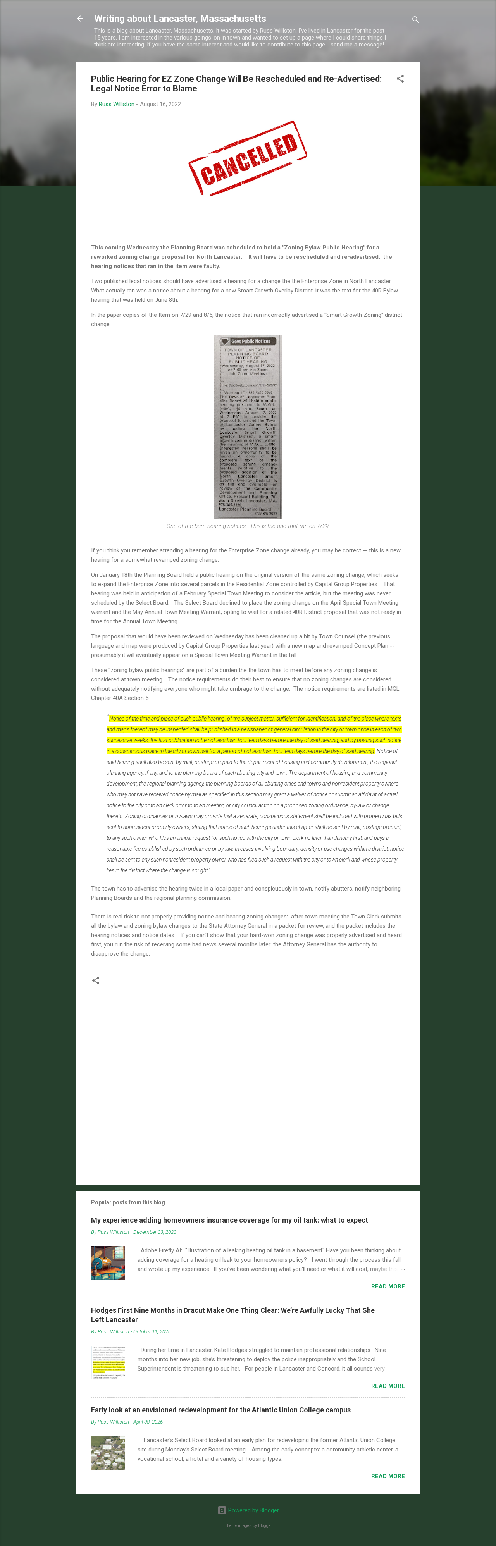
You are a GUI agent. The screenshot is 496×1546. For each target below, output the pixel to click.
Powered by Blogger (253, 1510)
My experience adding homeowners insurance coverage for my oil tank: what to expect (229, 1220)
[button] (400, 80)
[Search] (415, 21)
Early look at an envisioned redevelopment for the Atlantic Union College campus (221, 1410)
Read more (388, 1286)
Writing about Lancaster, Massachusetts (180, 18)
